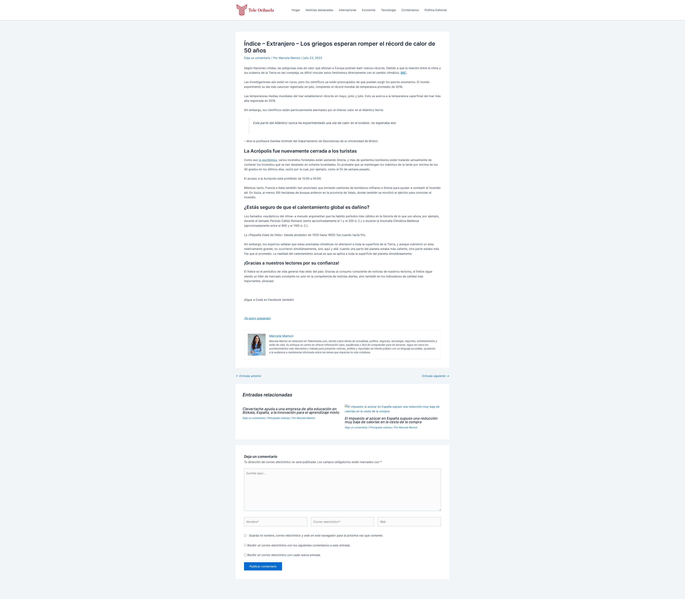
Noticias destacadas (319, 10)
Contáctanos (410, 10)
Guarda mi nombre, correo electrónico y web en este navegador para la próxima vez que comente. (316, 535)
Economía (368, 10)
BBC (403, 72)
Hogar (296, 10)
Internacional (347, 10)
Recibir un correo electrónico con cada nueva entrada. (284, 555)
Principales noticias (278, 417)
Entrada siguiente (435, 375)
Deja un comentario (257, 58)
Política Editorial (436, 10)
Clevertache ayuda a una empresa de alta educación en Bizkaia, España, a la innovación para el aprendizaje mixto (291, 411)
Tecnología (388, 10)
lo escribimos (268, 160)
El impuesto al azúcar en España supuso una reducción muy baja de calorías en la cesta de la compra (391, 420)
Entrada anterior (248, 375)
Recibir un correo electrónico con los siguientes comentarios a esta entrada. (298, 545)
